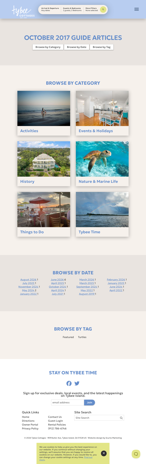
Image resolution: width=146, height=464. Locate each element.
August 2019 (87, 294)
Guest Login (55, 420)
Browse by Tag (101, 47)
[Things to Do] (43, 209)
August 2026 (28, 279)
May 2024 (28, 290)
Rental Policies (57, 424)
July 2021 (58, 294)
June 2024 (116, 286)
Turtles (82, 337)
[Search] (103, 9)
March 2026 (87, 279)
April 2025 (58, 283)
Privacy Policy (30, 428)
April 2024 (58, 290)
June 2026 (57, 279)
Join (89, 402)
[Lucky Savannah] (23, 11)
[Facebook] (69, 383)
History (27, 181)
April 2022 (116, 290)
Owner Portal (30, 424)
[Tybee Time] (102, 209)
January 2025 (116, 283)
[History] (43, 159)
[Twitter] (77, 383)
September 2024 (87, 286)
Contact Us (55, 417)
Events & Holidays (96, 130)
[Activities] (43, 108)
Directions (28, 420)
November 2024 (28, 286)
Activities (29, 130)
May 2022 (87, 290)
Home (25, 417)
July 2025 (28, 283)
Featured (68, 337)
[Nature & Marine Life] (102, 159)
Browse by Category (48, 47)
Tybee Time (89, 232)
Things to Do (32, 232)
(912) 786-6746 (57, 428)
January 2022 (28, 294)
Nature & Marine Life (98, 181)
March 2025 (87, 283)
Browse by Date (76, 47)
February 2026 (116, 279)
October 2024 (58, 286)
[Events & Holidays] (102, 108)
